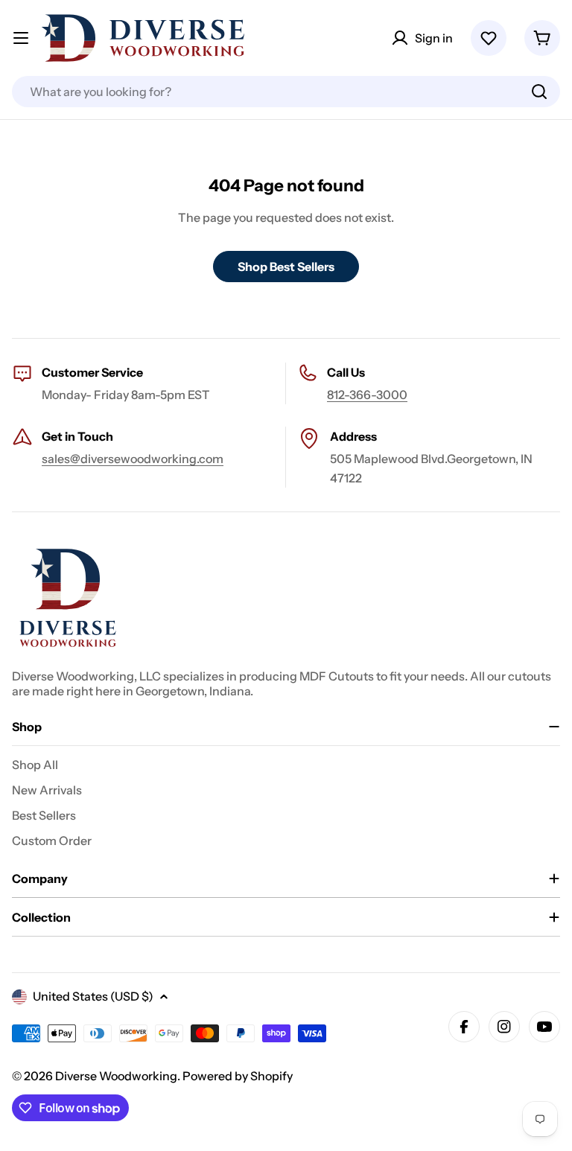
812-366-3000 (367, 394)
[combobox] (286, 91)
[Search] (539, 92)
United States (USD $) (93, 996)
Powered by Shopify (237, 1075)
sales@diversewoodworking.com (132, 458)
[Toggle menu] (21, 38)
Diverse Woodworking (116, 1075)
